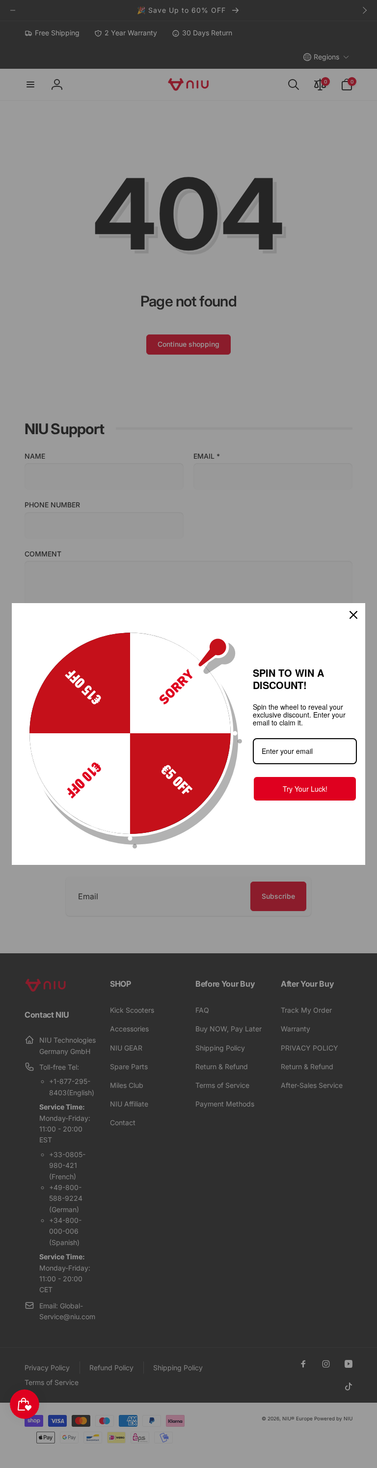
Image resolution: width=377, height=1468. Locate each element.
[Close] (353, 615)
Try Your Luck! (305, 789)
